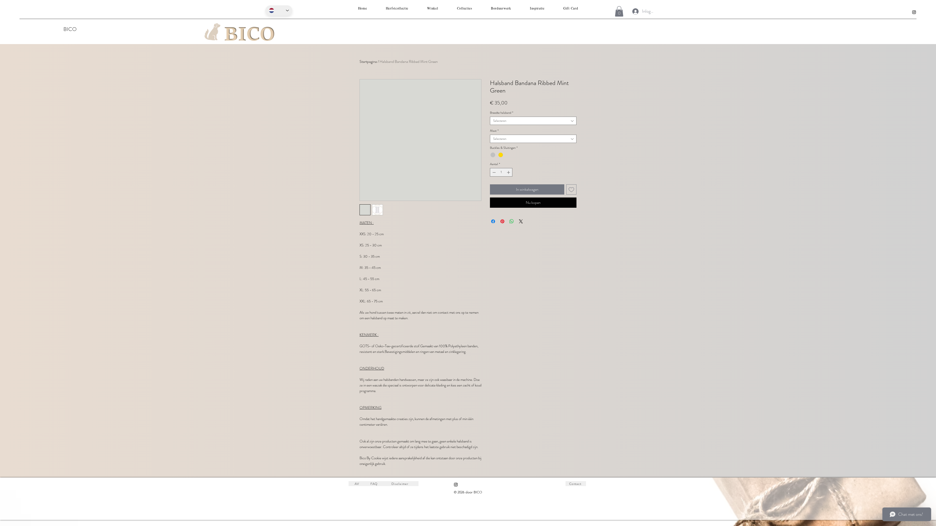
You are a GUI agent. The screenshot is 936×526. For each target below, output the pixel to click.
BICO (70, 29)
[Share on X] (521, 221)
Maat (494, 131)
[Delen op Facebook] (493, 221)
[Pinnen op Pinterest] (502, 221)
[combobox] (533, 121)
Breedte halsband (501, 113)
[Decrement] (494, 172)
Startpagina (368, 61)
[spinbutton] (501, 172)
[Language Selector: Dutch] (278, 10)
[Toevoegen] (571, 189)
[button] (619, 11)
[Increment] (509, 172)
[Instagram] (914, 12)
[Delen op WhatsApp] (512, 221)
